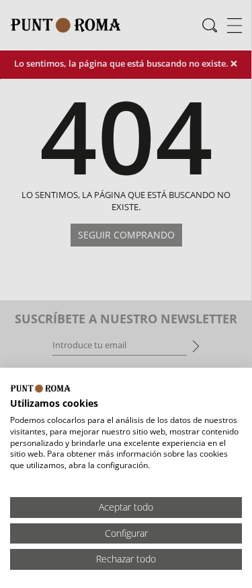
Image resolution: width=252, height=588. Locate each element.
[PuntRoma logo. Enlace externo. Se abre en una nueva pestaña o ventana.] (40, 389)
